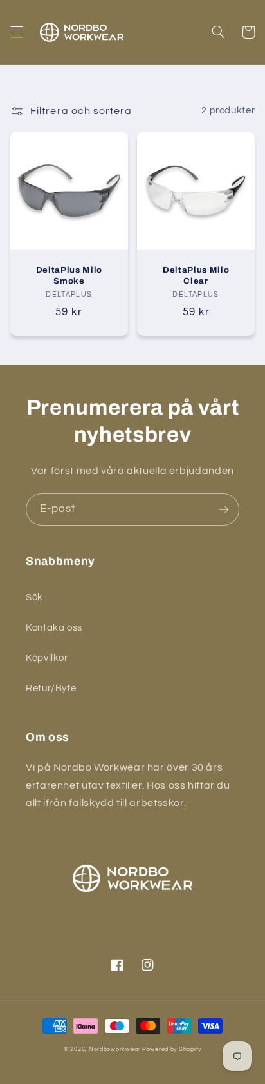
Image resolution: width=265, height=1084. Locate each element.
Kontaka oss (54, 628)
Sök (34, 597)
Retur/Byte (51, 688)
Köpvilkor (47, 658)
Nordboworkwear (114, 1049)
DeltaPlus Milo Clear (196, 275)
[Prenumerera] (224, 509)
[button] (17, 32)
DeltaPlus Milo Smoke (69, 275)
